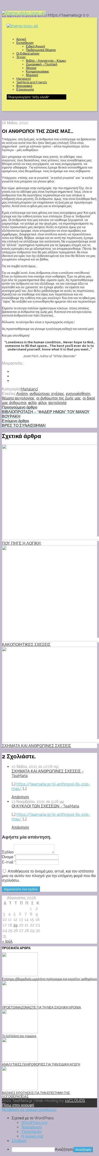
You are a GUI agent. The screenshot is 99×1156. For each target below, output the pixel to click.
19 (15, 925)
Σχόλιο (7, 852)
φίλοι (42, 402)
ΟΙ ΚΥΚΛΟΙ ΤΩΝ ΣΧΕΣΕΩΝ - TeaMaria (45, 806)
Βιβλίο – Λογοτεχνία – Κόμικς (46, 60)
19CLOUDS (75, 1100)
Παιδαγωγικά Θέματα (41, 50)
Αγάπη (22, 393)
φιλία (32, 402)
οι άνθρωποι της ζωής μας (58, 398)
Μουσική (32, 75)
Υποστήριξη (31, 1131)
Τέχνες (21, 57)
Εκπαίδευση (24, 43)
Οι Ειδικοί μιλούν (27, 53)
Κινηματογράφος (37, 71)
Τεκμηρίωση (31, 1127)
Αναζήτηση (64, 1149)
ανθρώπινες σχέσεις (47, 393)
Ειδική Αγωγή (35, 46)
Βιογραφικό (24, 86)
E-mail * (9, 862)
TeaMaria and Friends (31, 82)
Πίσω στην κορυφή (18, 1105)
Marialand (23, 78)
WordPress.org (34, 1122)
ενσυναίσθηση (78, 393)
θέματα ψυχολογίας (18, 398)
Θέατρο (31, 68)
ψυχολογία (57, 402)
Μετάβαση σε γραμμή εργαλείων (29, 1109)
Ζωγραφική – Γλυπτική (41, 64)
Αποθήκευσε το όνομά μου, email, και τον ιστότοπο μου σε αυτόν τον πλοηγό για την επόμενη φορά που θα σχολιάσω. (49, 876)
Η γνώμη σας (32, 1136)
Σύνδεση (19, 1141)
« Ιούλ (7, 941)
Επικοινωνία (25, 89)
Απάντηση (20, 797)
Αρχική (21, 39)
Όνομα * (8, 857)
